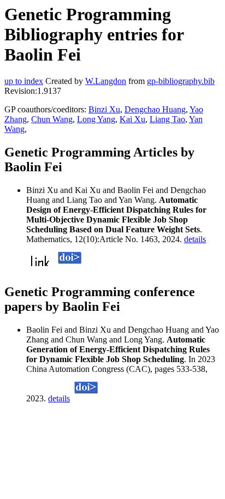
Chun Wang (52, 119)
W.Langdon (105, 81)
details (195, 239)
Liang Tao (167, 119)
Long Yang (96, 119)
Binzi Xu (104, 109)
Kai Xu (132, 119)
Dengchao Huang (155, 109)
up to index (23, 81)
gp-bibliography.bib (181, 81)
